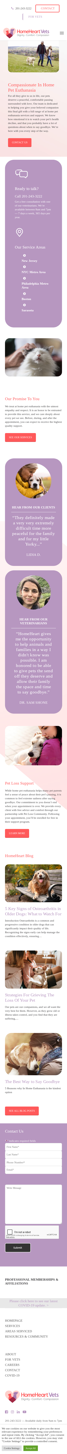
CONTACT (12, 1370)
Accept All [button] (31, 1448)
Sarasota (28, 310)
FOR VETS (12, 1359)
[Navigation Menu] (62, 33)
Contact (48, 8)
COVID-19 (12, 1375)
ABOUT (10, 1354)
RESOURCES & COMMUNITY (26, 1336)
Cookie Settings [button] (11, 1448)
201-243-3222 (23, 8)
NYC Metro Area (34, 272)
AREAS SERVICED (18, 1331)
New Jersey (29, 261)
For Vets (35, 16)
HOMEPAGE (14, 1320)
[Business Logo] (26, 33)
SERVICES (12, 1326)
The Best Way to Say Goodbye (32, 1081)
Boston (26, 299)
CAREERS (12, 1365)
